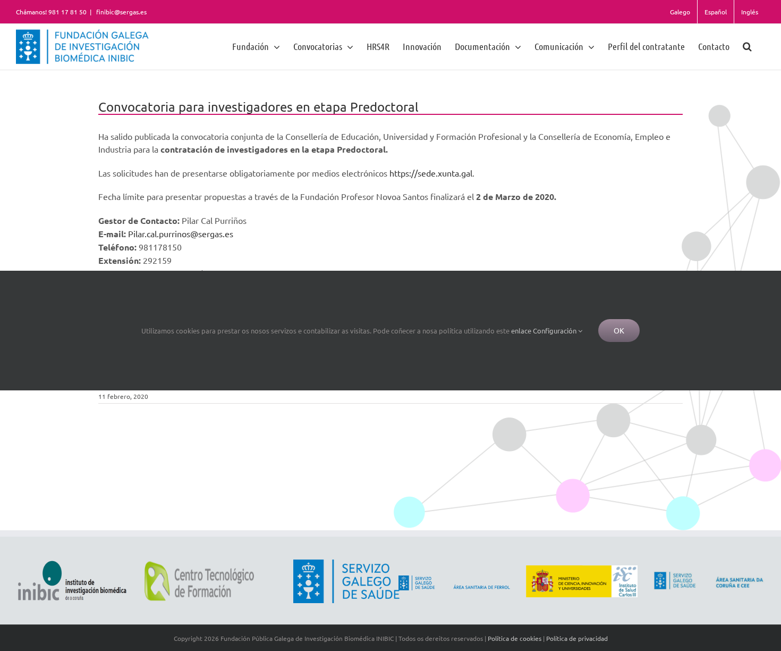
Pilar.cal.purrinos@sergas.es (180, 233)
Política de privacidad (577, 638)
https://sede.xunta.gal (430, 173)
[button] (747, 46)
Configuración (555, 330)
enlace (521, 330)
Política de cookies (514, 638)
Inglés (749, 11)
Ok (619, 330)
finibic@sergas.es (121, 11)
